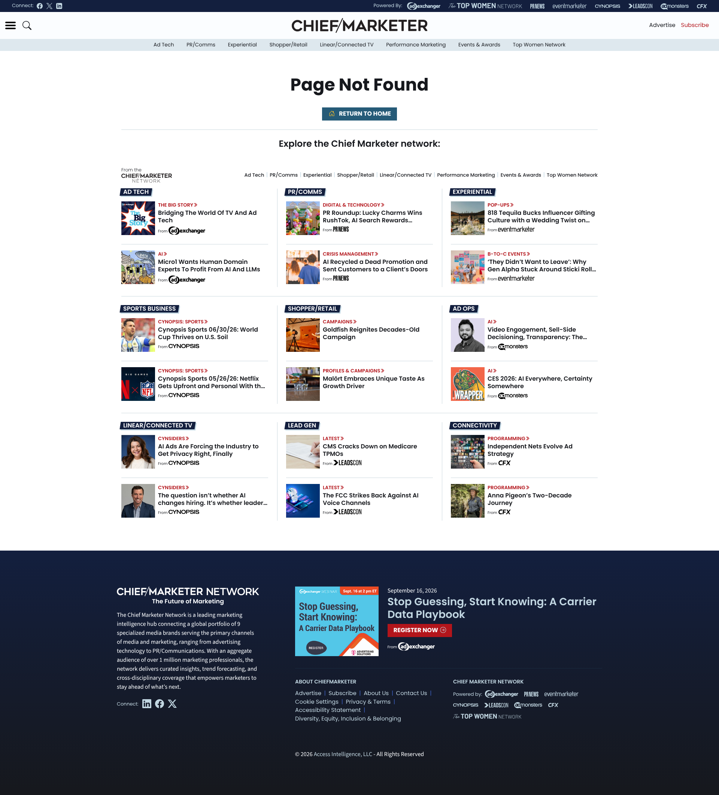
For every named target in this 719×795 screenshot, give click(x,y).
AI (160, 254)
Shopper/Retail (288, 44)
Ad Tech (164, 44)
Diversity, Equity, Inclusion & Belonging (348, 719)
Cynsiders (171, 438)
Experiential (242, 44)
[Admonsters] (513, 347)
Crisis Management (348, 254)
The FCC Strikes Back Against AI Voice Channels (371, 499)
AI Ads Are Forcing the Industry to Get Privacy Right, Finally (208, 450)
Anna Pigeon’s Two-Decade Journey (530, 499)
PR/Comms (200, 44)
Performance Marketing (416, 44)
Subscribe (695, 25)
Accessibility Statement (328, 710)
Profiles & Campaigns (351, 370)
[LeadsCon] (640, 6)
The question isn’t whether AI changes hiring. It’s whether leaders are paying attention (212, 502)
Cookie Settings (317, 702)
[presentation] (138, 218)
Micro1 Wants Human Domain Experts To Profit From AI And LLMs (209, 265)
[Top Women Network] (485, 6)
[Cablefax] (702, 6)
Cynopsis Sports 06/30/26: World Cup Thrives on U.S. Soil (208, 333)
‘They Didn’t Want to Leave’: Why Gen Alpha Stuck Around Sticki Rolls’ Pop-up (542, 269)
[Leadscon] (347, 464)
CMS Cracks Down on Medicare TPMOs (370, 450)
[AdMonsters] (675, 6)
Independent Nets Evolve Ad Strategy (530, 450)
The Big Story (175, 204)
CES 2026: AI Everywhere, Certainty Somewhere (540, 382)
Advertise (662, 25)
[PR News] (537, 6)
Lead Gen (302, 426)
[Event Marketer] (570, 6)
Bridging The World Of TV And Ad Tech (207, 216)
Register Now (417, 630)
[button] (10, 25)
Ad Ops (464, 309)
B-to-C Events (507, 254)
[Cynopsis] (607, 6)
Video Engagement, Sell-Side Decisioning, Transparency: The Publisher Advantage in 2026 (535, 336)
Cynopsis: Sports (181, 321)
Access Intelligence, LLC (343, 754)
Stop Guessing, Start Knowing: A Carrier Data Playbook (492, 608)
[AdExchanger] (423, 6)
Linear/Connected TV (347, 44)
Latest (331, 438)
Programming (506, 438)
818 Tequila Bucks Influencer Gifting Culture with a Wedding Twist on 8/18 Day (541, 219)
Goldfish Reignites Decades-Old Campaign (371, 333)
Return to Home (364, 113)
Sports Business (149, 309)
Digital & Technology (351, 204)
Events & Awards (479, 44)
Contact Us (411, 693)
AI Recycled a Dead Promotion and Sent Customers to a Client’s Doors (375, 265)
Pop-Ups (498, 204)
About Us (376, 693)
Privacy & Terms (368, 702)
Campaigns (337, 321)
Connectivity (475, 426)
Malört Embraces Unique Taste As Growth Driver (374, 382)
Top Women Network (539, 44)
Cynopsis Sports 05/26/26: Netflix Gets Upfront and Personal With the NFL (211, 385)
